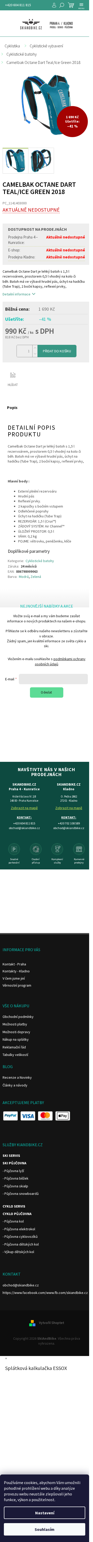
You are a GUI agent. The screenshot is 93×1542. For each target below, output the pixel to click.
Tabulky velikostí (15, 1054)
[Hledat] (62, 5)
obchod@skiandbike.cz (21, 1285)
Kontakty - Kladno (16, 971)
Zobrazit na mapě (24, 808)
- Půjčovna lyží (13, 1170)
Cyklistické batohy (40, 560)
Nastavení (44, 1512)
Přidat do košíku (57, 351)
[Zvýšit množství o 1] (34, 348)
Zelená (35, 576)
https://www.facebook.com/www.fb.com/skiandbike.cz (45, 1292)
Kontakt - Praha (14, 964)
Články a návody (15, 1085)
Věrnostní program (17, 985)
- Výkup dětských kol (18, 1251)
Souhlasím (45, 1529)
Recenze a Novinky (17, 1077)
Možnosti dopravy (16, 1032)
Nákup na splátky (16, 1039)
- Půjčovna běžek (15, 1178)
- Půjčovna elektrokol (19, 1229)
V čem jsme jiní (14, 978)
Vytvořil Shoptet (51, 1322)
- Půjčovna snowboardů (21, 1193)
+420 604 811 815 (18, 5)
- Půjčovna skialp (15, 1186)
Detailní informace (16, 294)
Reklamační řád (14, 1047)
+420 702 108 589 (69, 823)
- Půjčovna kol (13, 1221)
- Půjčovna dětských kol (21, 1244)
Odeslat (46, 692)
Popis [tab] (12, 407)
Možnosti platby (15, 1024)
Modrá (24, 576)
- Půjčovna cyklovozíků (20, 1236)
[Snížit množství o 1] (34, 354)
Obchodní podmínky (18, 1016)
